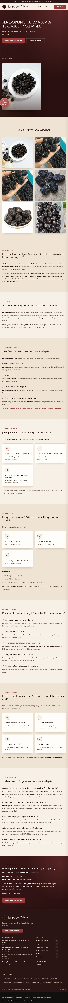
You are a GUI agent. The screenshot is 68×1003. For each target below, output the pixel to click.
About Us (38, 6)
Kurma (46, 954)
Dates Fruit (54, 978)
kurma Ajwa (7, 978)
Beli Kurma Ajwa (7, 58)
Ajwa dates (46, 957)
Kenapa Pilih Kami (35, 40)
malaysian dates (58, 982)
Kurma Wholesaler (46, 941)
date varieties (16, 978)
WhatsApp (60, 6)
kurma (37, 978)
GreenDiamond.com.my (24, 879)
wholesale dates (28, 978)
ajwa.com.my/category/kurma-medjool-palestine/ (38, 997)
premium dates (18, 982)
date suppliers (7, 982)
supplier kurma (37, 886)
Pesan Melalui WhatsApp (13, 40)
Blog (45, 6)
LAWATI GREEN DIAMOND (11, 893)
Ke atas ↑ (63, 989)
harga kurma (46, 944)
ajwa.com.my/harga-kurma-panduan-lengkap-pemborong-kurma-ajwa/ (20, 1000)
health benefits (47, 982)
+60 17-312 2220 (16, 877)
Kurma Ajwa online (46, 950)
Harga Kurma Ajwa (46, 947)
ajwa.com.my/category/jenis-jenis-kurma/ (13, 997)
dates (27, 982)
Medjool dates (35, 982)
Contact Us (39, 964)
